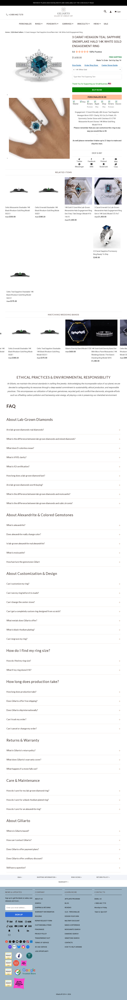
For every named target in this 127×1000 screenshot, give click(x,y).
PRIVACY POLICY (41, 934)
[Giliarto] (63, 11)
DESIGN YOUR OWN (72, 916)
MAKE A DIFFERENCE (72, 925)
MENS (97, 23)
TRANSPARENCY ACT (42, 938)
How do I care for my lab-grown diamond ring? (63, 790)
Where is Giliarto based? (63, 831)
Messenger (79, 167)
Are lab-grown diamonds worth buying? (63, 485)
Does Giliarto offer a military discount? (63, 858)
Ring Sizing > (76, 877)
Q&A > (19, 877)
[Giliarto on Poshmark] (27, 942)
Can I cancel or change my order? (63, 728)
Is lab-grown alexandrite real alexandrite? (63, 543)
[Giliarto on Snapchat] (9, 930)
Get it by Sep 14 (115, 58)
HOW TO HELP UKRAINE (73, 947)
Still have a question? (63, 867)
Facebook (91, 161)
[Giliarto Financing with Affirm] (14, 948)
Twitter (79, 161)
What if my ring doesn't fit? (63, 670)
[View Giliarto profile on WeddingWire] (8, 958)
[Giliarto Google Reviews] (17, 942)
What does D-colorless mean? (63, 448)
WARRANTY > (63, 882)
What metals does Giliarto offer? (63, 620)
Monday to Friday (101, 907)
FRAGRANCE (39, 929)
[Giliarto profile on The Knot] (8, 986)
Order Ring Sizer (91, 65)
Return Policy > (103, 877)
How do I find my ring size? (63, 661)
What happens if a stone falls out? (63, 769)
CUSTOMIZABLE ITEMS (43, 925)
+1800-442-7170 (100, 903)
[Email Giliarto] (9, 935)
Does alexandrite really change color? (63, 534)
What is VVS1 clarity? (63, 457)
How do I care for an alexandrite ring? (63, 809)
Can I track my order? (63, 719)
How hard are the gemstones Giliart (63, 562)
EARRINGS (67, 23)
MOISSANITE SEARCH (72, 929)
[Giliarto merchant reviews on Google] (25, 975)
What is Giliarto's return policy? (63, 750)
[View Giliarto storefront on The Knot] (16, 966)
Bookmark (104, 167)
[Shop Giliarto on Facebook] (28, 948)
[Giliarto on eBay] (20, 942)
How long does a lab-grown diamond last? (63, 475)
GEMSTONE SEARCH (72, 938)
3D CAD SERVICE (41, 947)
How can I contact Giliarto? (63, 840)
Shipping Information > (46, 877)
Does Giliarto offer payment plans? (63, 849)
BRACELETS (83, 23)
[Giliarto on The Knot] (6, 942)
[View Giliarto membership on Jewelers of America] (19, 958)
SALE (106, 24)
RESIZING (38, 916)
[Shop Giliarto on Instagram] (23, 948)
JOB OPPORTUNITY (41, 951)
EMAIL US (98, 899)
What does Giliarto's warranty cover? (63, 759)
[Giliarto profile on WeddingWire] (8, 974)
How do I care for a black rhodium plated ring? (63, 800)
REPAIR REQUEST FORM (43, 921)
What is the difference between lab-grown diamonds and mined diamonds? (63, 439)
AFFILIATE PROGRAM (72, 899)
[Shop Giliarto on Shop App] (10, 948)
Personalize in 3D (97, 97)
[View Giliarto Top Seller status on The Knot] (24, 966)
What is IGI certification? (63, 466)
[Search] (105, 12)
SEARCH (38, 903)
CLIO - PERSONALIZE (72, 912)
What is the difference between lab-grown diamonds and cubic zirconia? (63, 503)
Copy (116, 167)
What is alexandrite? (63, 525)
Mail (115, 162)
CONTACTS (69, 942)
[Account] (111, 12)
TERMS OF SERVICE (42, 942)
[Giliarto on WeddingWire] (10, 942)
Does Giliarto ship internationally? (63, 710)
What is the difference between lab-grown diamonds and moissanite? (63, 494)
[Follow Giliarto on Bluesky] (19, 948)
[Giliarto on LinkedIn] (28, 930)
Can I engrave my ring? (63, 639)
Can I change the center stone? (63, 602)
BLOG (67, 903)
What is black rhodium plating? (63, 629)
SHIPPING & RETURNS (43, 907)
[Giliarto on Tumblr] (18, 930)
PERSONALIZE (25, 24)
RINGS (38, 23)
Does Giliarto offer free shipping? (63, 701)
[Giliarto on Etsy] (13, 942)
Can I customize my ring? (63, 584)
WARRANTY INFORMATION (44, 912)
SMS (91, 167)
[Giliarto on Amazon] (24, 942)
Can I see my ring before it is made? (63, 593)
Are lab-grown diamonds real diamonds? (63, 429)
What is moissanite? (63, 552)
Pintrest (104, 161)
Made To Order (102, 60)
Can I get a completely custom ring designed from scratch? (63, 611)
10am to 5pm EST (101, 912)
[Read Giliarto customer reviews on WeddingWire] (29, 958)
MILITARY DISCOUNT (72, 921)
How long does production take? (63, 692)
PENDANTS (52, 23)
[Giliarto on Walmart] (31, 942)
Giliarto (58, 994)
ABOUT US (39, 899)
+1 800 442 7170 (15, 15)
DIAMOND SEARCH (72, 934)
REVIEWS (68, 907)
